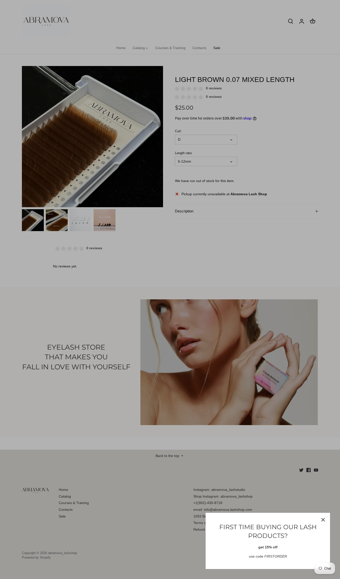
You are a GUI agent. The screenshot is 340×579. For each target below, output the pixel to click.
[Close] (323, 519)
